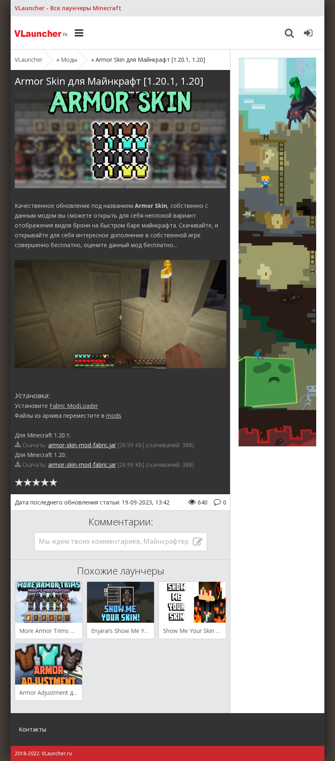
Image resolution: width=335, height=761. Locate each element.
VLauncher (41, 32)
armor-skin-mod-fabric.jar (82, 445)
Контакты (32, 729)
